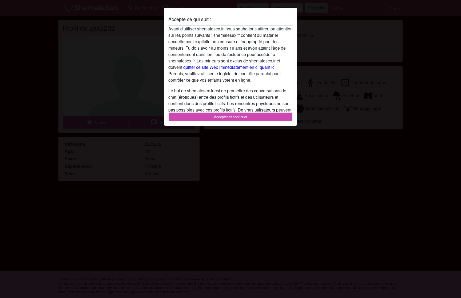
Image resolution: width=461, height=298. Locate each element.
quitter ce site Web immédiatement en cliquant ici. (230, 67)
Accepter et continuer (230, 116)
